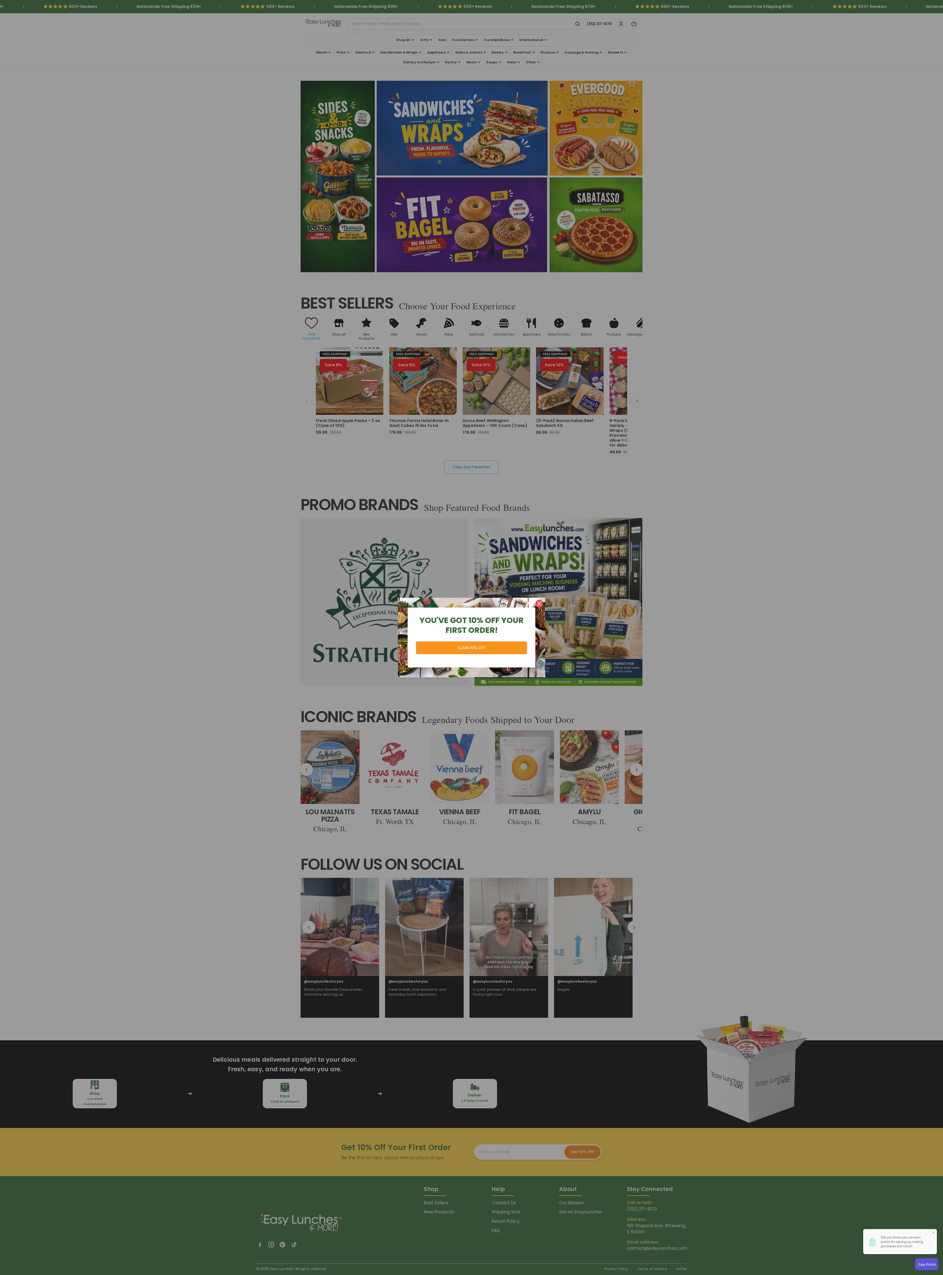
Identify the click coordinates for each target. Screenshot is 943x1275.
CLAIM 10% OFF (471, 648)
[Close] (539, 604)
